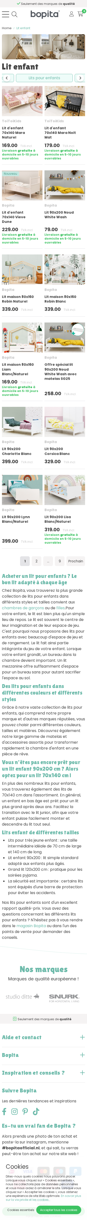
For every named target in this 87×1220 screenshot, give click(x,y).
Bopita (8, 205)
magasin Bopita (31, 926)
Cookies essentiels (20, 1210)
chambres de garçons (23, 608)
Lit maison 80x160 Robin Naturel (18, 299)
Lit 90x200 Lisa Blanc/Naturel (57, 519)
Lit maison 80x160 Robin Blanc (60, 299)
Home (7, 28)
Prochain (75, 561)
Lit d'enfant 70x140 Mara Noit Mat (60, 133)
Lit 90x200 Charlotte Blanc (16, 451)
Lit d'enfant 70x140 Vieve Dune (14, 217)
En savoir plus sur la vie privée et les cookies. (43, 1198)
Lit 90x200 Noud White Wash (59, 214)
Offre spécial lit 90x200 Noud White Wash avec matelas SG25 (60, 371)
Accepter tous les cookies (58, 1210)
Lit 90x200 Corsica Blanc (57, 451)
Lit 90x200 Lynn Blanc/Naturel (16, 519)
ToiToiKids (11, 121)
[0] (80, 14)
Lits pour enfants (44, 78)
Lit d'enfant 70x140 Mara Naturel (13, 133)
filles (60, 608)
